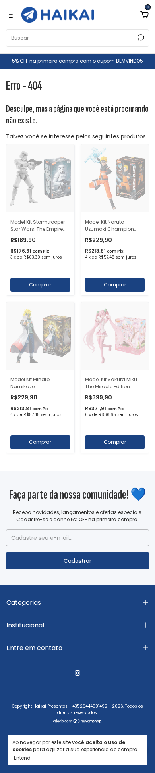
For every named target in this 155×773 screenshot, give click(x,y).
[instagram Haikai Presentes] (77, 673)
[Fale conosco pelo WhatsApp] (138, 717)
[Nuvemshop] (78, 722)
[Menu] (12, 14)
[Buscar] (140, 37)
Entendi (23, 757)
